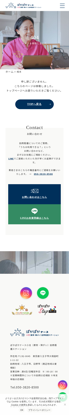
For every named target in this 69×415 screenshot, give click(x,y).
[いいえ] (64, 404)
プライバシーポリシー (39, 410)
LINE (11, 158)
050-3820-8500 (43, 173)
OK (21, 410)
